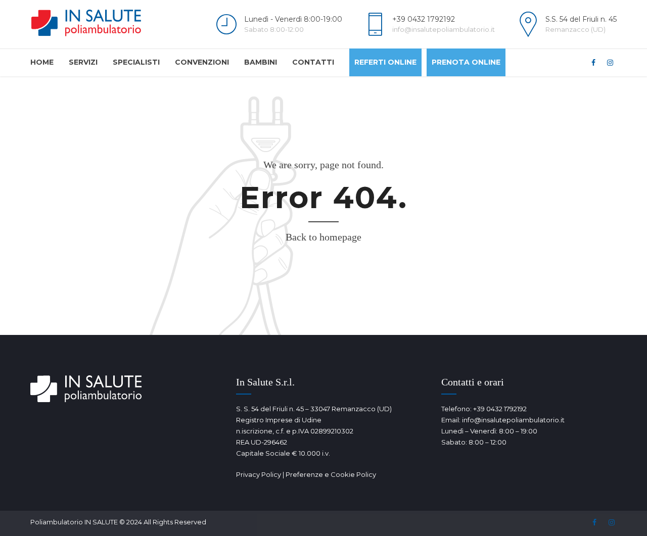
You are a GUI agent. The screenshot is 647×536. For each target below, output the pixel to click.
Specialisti (136, 62)
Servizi (83, 62)
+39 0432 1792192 (500, 409)
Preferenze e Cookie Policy (331, 474)
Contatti (313, 62)
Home (42, 62)
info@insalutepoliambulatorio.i (512, 420)
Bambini (260, 62)
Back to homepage (323, 236)
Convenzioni (202, 62)
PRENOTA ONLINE (466, 62)
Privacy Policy (258, 474)
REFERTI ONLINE (385, 62)
